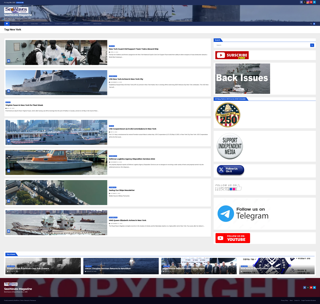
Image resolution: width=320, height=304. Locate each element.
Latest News (15, 23)
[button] (311, 23)
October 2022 (112, 187)
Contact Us (297, 300)
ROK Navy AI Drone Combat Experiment (260, 268)
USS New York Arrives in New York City (126, 79)
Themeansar (33, 300)
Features (75, 23)
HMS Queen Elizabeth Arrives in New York (127, 220)
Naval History (11, 266)
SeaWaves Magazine (18, 15)
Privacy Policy (284, 300)
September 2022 (113, 217)
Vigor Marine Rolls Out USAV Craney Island (183, 268)
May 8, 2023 (113, 132)
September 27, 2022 (116, 223)
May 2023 (8, 102)
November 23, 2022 (116, 162)
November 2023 (112, 76)
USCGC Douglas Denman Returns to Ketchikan (108, 268)
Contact (86, 23)
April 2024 (111, 46)
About (25, 23)
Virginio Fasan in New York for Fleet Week (24, 105)
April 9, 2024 (114, 52)
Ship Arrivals (46, 23)
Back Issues (98, 23)
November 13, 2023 (116, 82)
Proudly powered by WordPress (12, 300)
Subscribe (34, 23)
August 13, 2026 (91, 271)
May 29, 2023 (10, 108)
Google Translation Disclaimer (308, 300)
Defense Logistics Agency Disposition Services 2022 (132, 159)
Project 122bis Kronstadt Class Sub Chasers (28, 268)
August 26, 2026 (13, 271)
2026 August (88, 266)
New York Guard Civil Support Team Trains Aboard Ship (133, 49)
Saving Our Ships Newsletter (122, 190)
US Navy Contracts (61, 23)
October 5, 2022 (115, 193)
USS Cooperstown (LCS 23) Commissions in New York (132, 129)
